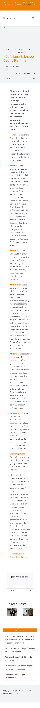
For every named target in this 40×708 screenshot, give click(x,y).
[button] (8, 612)
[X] (18, 582)
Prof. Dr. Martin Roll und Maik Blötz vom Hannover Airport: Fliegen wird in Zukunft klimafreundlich (19, 639)
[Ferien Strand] (9, 18)
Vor (33, 79)
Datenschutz (29, 691)
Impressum (7, 693)
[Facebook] (10, 582)
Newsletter (27, 5)
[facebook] (18, 7)
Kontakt (16, 693)
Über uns (19, 691)
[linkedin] (36, 699)
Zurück (8, 79)
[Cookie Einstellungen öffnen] (4, 705)
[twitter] (21, 7)
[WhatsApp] (25, 582)
